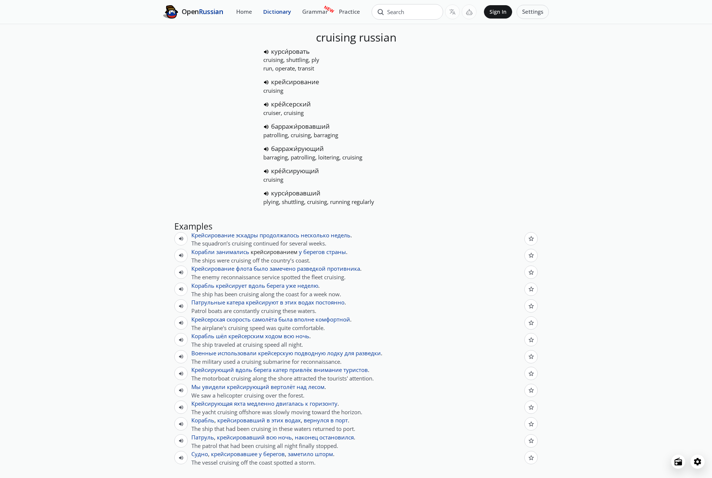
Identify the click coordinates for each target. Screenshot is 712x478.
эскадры (247, 235)
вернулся (316, 420)
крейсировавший (241, 420)
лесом (316, 386)
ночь (302, 336)
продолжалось (279, 235)
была (285, 319)
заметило (300, 454)
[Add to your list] (531, 238)
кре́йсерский (291, 104)
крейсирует (231, 285)
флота (244, 268)
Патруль (202, 437)
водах (306, 302)
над (302, 386)
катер (280, 369)
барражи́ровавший (300, 126)
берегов (314, 252)
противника (343, 268)
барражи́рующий (297, 148)
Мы (196, 386)
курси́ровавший (295, 193)
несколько (315, 235)
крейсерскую (275, 353)
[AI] (469, 11)
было (261, 268)
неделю (307, 285)
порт (341, 420)
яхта (239, 403)
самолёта (264, 319)
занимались (232, 252)
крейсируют (262, 302)
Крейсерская (208, 319)
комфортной (333, 319)
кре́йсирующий (295, 171)
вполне (304, 319)
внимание (328, 369)
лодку (335, 353)
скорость (239, 319)
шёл (221, 336)
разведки (368, 353)
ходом (273, 336)
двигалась (290, 403)
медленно (260, 403)
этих (291, 302)
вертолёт (283, 386)
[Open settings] (697, 462)
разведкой (311, 268)
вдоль (256, 285)
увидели (213, 386)
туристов (355, 369)
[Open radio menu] (678, 462)
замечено (283, 268)
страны (336, 252)
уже (291, 285)
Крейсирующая (212, 403)
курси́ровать (290, 51)
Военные (203, 353)
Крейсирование (212, 235)
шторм (324, 454)
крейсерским (246, 336)
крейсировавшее (234, 454)
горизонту (323, 403)
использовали (237, 353)
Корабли (203, 252)
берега (275, 285)
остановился (336, 437)
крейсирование (295, 82)
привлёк (300, 369)
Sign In (498, 12)
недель (340, 235)
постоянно (330, 302)
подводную (310, 353)
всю (289, 336)
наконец (306, 437)
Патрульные (208, 302)
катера (235, 302)
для (349, 353)
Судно (199, 454)
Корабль (202, 285)
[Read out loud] (266, 52)
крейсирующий (248, 386)
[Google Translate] (452, 11)
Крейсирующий (212, 369)
